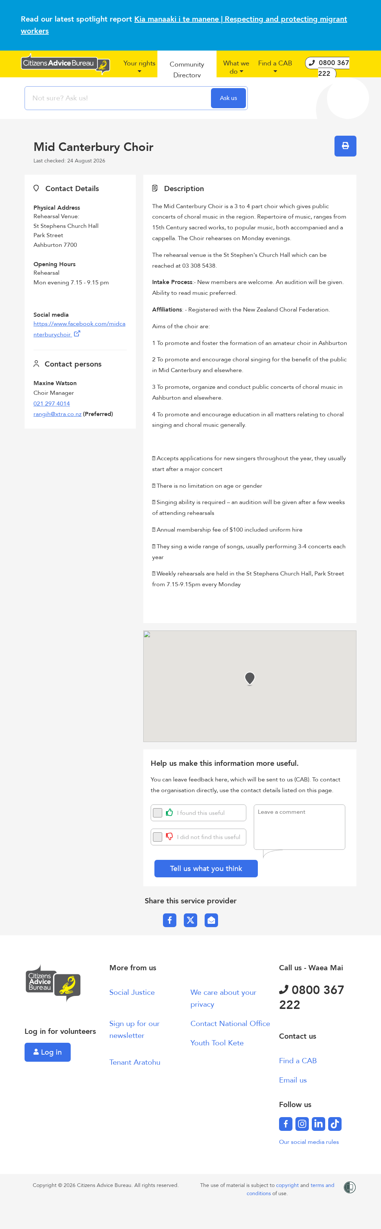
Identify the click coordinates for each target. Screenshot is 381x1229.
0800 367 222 (312, 997)
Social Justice (132, 992)
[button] (139, 70)
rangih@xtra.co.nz (57, 414)
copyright (288, 1185)
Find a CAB (298, 1061)
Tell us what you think (206, 869)
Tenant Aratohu (134, 1062)
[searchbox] (118, 98)
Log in (50, 1052)
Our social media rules (309, 1142)
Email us (293, 1080)
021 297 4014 (51, 404)
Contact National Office (230, 1024)
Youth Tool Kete (217, 1043)
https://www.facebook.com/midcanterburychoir (79, 329)
